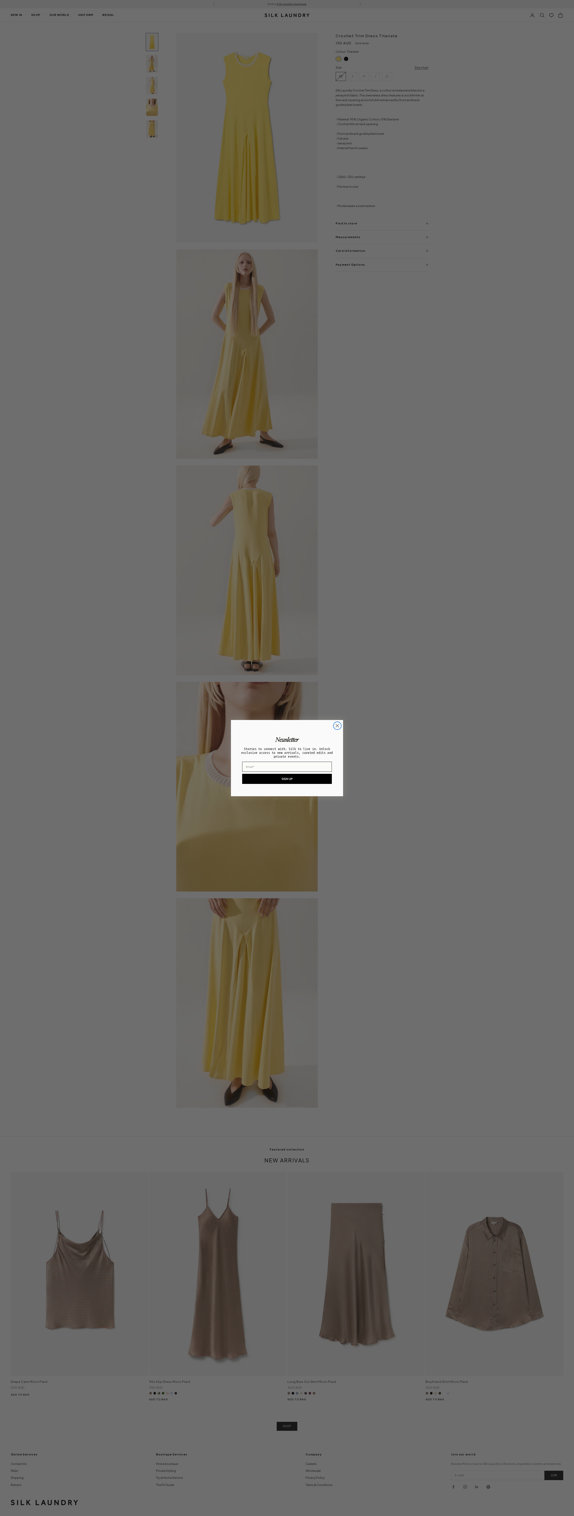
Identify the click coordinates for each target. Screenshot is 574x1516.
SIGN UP (287, 778)
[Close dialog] (337, 726)
